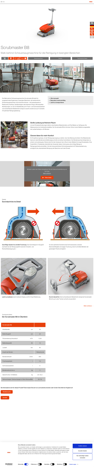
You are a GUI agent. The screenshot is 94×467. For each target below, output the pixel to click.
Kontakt (5, 397)
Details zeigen (72, 464)
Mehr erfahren (47, 173)
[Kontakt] (92, 31)
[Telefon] (92, 34)
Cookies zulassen (82, 445)
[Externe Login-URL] (92, 37)
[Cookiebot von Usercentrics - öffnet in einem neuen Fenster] (9, 464)
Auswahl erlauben (82, 450)
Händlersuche (7, 392)
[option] (47, 78)
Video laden (48, 177)
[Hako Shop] (92, 23)
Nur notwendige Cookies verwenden (82, 456)
